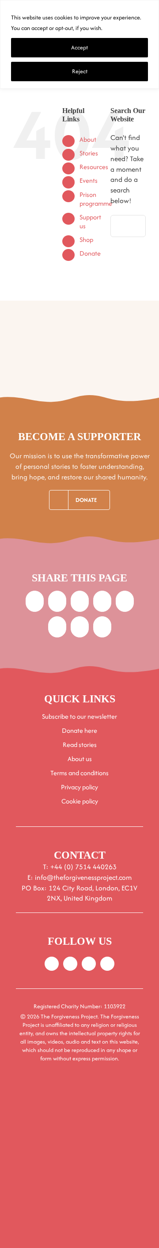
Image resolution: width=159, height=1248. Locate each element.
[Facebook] (34, 601)
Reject (79, 71)
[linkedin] (107, 964)
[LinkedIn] (102, 601)
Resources (94, 166)
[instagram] (70, 964)
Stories (89, 153)
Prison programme (96, 199)
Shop (86, 239)
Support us (90, 221)
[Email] (79, 627)
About (88, 139)
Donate (90, 253)
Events (89, 180)
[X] (57, 601)
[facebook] (52, 964)
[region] (79, 44)
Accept (79, 47)
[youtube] (89, 964)
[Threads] (57, 627)
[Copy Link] (102, 627)
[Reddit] (79, 601)
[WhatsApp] (125, 601)
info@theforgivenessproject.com (83, 877)
